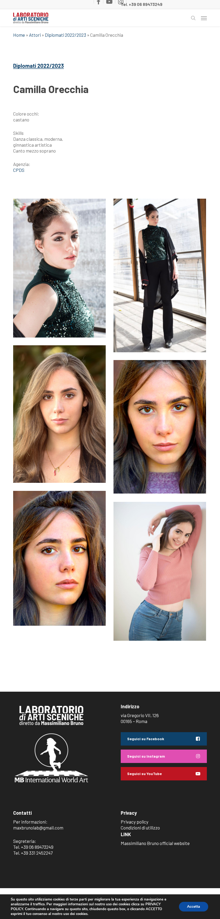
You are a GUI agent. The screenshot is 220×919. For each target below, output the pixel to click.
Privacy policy (134, 821)
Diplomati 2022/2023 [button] (38, 66)
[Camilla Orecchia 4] (159, 571)
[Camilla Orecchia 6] (159, 275)
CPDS (18, 170)
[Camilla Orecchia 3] (59, 414)
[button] (204, 18)
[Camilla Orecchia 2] (59, 558)
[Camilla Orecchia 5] (59, 268)
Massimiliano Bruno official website (155, 843)
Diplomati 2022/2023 (65, 35)
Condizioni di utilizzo (140, 827)
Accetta (193, 906)
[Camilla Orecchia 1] (159, 427)
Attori (35, 35)
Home (19, 35)
